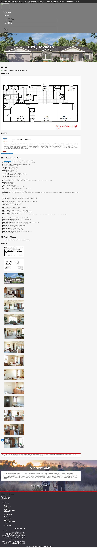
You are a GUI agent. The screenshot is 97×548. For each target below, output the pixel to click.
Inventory (6, 30)
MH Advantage (8, 23)
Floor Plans (8, 12)
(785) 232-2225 (5, 498)
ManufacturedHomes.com (36, 546)
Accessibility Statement (48, 546)
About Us (7, 15)
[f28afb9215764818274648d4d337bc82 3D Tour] (14, 70)
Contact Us (9, 21)
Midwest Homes (7, 494)
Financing (7, 22)
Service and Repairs (12, 19)
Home (6, 11)
